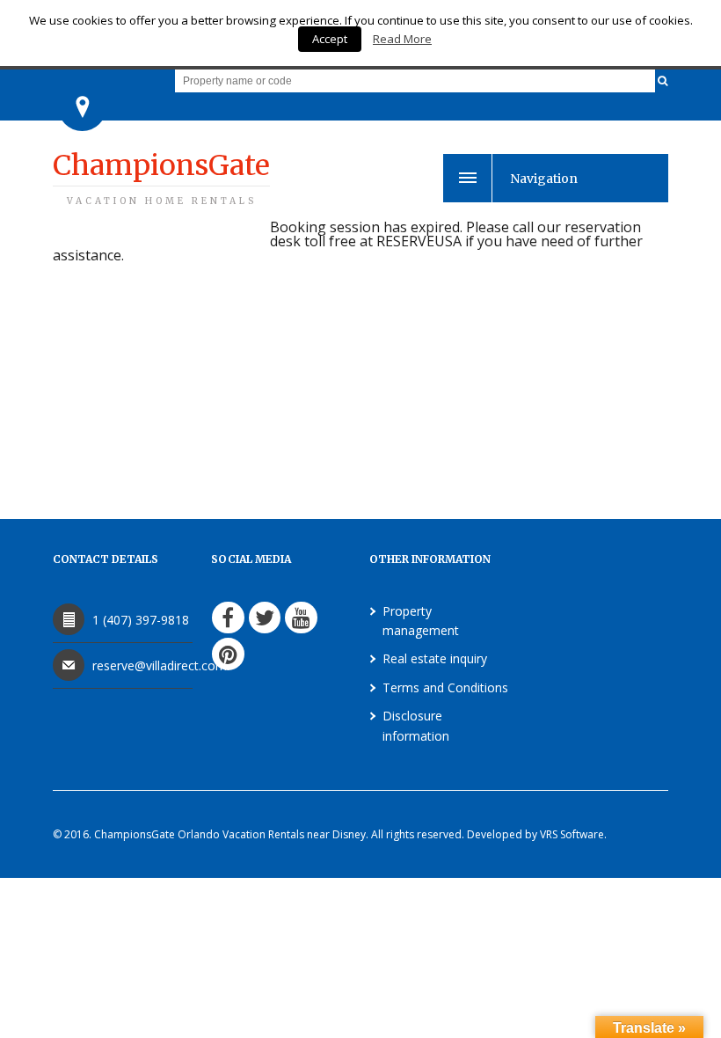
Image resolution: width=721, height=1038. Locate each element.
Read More (402, 39)
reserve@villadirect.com (159, 665)
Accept (329, 39)
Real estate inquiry (434, 658)
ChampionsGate (161, 177)
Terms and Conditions (445, 687)
